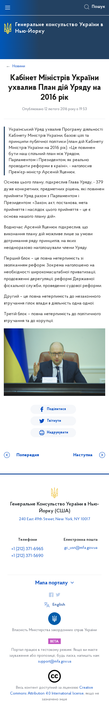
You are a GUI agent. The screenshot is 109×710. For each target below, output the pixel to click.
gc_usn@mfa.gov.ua (80, 548)
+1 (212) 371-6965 (27, 549)
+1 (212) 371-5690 (27, 556)
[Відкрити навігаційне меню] (7, 7)
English (58, 605)
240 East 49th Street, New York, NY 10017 (54, 519)
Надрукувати (57, 432)
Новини (18, 66)
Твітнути (54, 421)
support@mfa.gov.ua (54, 662)
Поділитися (56, 409)
